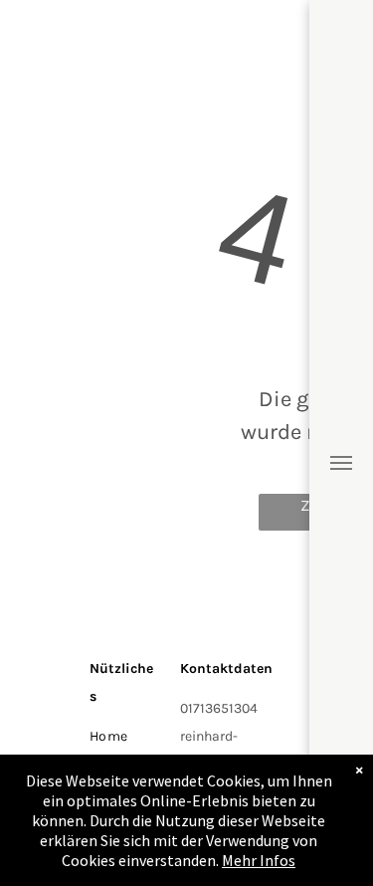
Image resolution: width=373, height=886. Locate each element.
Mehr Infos (258, 860)
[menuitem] (152, 736)
